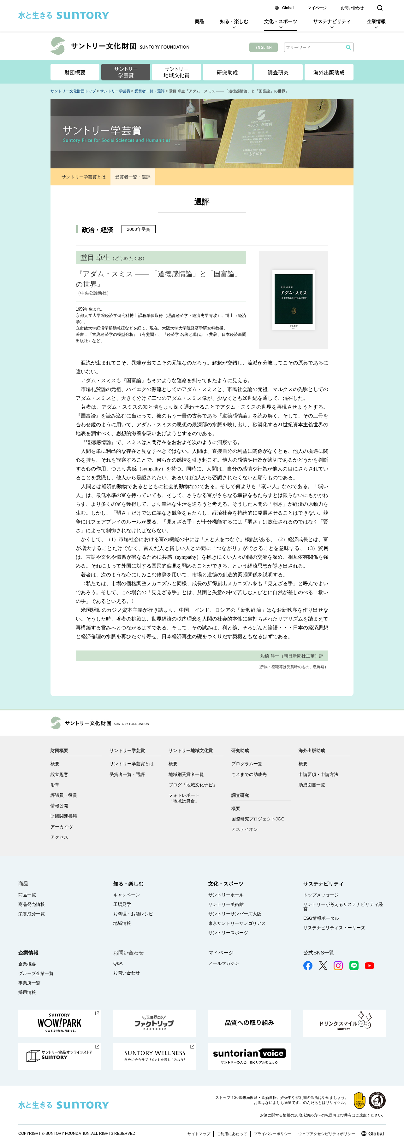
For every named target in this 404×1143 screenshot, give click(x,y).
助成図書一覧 (312, 784)
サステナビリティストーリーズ (334, 927)
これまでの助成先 (249, 774)
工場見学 (122, 904)
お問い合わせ (352, 8)
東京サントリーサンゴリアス (237, 923)
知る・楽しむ (234, 21)
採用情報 (27, 992)
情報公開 (59, 805)
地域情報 (122, 923)
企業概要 (27, 963)
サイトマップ (198, 1134)
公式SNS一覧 (318, 952)
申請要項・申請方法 (318, 774)
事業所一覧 (29, 982)
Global (288, 8)
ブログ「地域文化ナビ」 (193, 784)
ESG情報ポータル (321, 918)
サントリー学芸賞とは (84, 176)
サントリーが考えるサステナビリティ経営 (343, 906)
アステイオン (244, 829)
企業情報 (376, 21)
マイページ (317, 8)
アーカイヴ (61, 826)
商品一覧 (27, 894)
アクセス (59, 837)
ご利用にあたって (232, 1134)
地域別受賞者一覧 (186, 774)
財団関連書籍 (63, 816)
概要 (54, 763)
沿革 (54, 784)
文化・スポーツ (280, 21)
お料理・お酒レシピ (133, 913)
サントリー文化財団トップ (73, 91)
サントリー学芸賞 (115, 91)
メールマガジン (223, 963)
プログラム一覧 (246, 763)
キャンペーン (126, 894)
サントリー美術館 (226, 904)
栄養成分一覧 (31, 913)
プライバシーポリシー (273, 1134)
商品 (199, 21)
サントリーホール (226, 894)
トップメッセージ (321, 894)
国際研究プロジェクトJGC (257, 818)
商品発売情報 (31, 904)
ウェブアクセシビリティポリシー (326, 1134)
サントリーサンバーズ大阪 (234, 913)
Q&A (117, 963)
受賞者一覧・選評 (149, 91)
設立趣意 (59, 774)
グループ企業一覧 (36, 973)
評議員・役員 (63, 795)
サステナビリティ (332, 21)
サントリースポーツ (228, 932)
